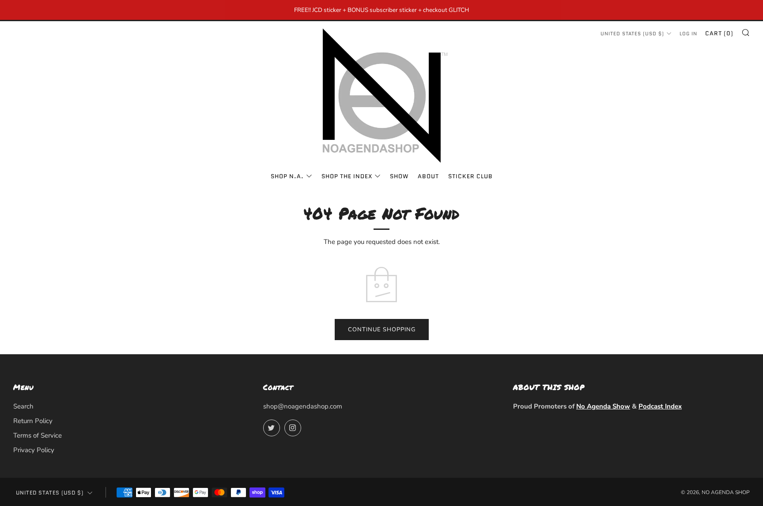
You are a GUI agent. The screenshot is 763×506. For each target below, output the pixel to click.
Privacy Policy (33, 450)
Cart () (719, 33)
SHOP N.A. (287, 176)
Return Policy (33, 420)
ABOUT (428, 176)
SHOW (399, 176)
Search (23, 406)
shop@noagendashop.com (302, 406)
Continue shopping (381, 330)
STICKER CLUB (470, 176)
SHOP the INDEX (346, 176)
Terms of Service (37, 435)
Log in (688, 33)
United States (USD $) (632, 33)
